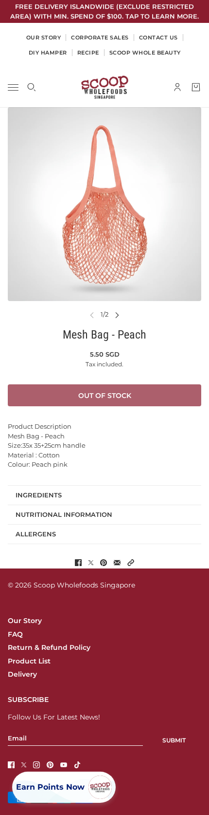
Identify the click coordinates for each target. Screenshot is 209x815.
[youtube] (63, 764)
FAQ (15, 634)
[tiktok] (77, 764)
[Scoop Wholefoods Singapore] (105, 87)
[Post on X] (91, 562)
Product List (29, 661)
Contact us (158, 37)
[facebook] (11, 764)
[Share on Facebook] (78, 562)
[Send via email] (117, 562)
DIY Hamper (48, 52)
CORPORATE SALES (100, 37)
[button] (130, 562)
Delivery (22, 674)
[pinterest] (50, 764)
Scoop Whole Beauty (145, 52)
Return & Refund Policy (49, 647)
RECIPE (88, 52)
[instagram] (36, 764)
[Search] (31, 87)
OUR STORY (43, 37)
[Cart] (196, 87)
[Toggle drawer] (13, 87)
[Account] (177, 87)
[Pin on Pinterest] (103, 562)
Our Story (25, 620)
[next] (117, 314)
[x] (23, 764)
